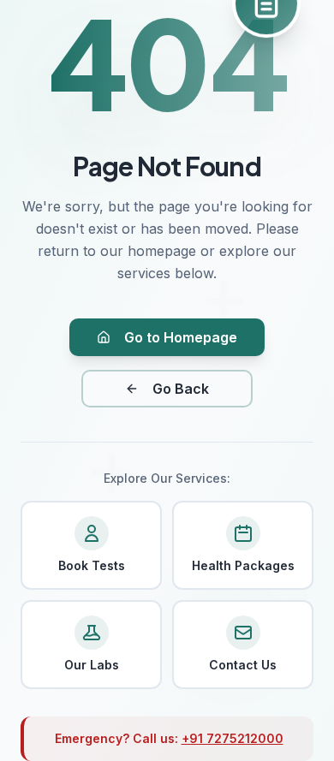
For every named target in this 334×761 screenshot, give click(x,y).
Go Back (180, 388)
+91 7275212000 (232, 738)
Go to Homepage (180, 337)
